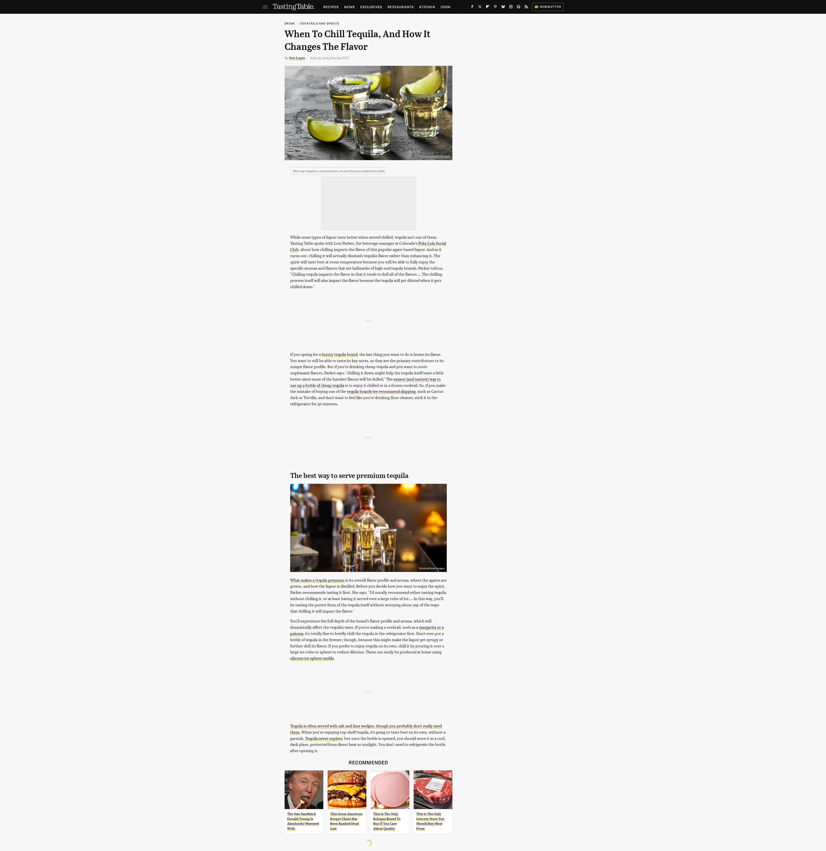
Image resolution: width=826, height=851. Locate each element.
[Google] (518, 7)
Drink (290, 23)
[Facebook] (472, 7)
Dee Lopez (297, 57)
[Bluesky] (503, 7)
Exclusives (371, 6)
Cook (446, 6)
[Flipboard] (487, 7)
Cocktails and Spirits (319, 23)
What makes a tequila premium (317, 580)
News (349, 6)
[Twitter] (480, 7)
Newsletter (550, 7)
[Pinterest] (495, 7)
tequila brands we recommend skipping (381, 391)
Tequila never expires (323, 738)
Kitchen (427, 6)
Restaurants (401, 6)
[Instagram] (511, 7)
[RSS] (526, 7)
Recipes (331, 6)
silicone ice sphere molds (312, 658)
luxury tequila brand (340, 354)
